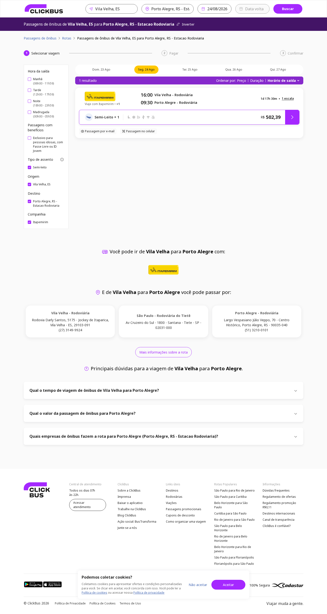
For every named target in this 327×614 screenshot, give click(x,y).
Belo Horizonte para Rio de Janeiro (232, 549)
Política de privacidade (148, 593)
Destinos (172, 490)
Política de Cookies (103, 603)
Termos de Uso (130, 603)
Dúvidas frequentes (276, 490)
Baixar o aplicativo (130, 503)
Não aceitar (198, 584)
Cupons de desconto (180, 515)
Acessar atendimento (82, 505)
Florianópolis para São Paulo (234, 564)
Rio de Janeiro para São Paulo (234, 520)
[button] (288, 98)
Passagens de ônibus (40, 38)
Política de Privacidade (70, 603)
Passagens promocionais (183, 509)
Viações (171, 503)
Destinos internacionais (279, 513)
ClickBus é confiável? (277, 526)
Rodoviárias (174, 497)
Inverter (188, 24)
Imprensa (124, 497)
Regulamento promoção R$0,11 (279, 505)
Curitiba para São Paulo (230, 513)
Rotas (66, 38)
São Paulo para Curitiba (230, 497)
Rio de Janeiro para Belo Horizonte (230, 538)
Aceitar (228, 584)
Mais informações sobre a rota (163, 352)
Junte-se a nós (127, 528)
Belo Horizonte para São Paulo (231, 505)
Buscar (288, 8)
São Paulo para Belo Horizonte (228, 528)
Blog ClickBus (127, 515)
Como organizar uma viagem (186, 522)
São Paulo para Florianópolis (234, 557)
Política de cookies (94, 593)
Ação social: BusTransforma (137, 522)
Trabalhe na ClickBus (132, 509)
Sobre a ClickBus (129, 490)
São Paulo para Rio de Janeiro (234, 490)
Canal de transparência (278, 520)
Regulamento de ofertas (279, 497)
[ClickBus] (44, 9)
